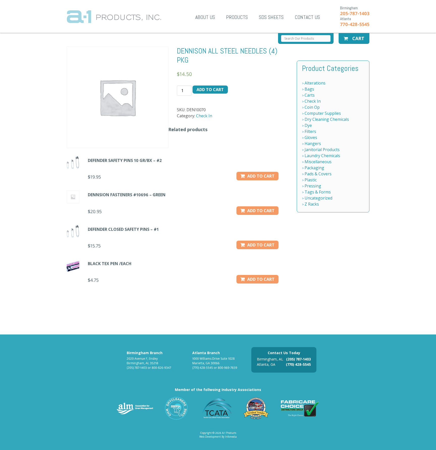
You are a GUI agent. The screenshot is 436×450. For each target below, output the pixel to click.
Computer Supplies (323, 113)
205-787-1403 (354, 13)
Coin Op (312, 107)
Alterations (315, 83)
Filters (310, 131)
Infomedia (231, 436)
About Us (205, 17)
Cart (357, 38)
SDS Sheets (271, 17)
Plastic (311, 180)
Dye (308, 125)
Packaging (314, 168)
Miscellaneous (318, 161)
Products (237, 17)
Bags (309, 89)
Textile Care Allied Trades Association (215, 408)
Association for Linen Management (135, 408)
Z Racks (312, 204)
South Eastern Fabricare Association (176, 408)
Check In (204, 116)
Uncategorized (318, 198)
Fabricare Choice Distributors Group (300, 408)
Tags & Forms (318, 192)
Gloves (311, 137)
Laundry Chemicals (322, 155)
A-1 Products (114, 16)
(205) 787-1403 (137, 367)
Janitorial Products (322, 149)
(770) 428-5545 (202, 367)
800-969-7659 (227, 367)
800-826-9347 (161, 367)
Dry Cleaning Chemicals (327, 119)
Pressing (313, 186)
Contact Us (307, 17)
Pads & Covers (318, 174)
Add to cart (210, 89)
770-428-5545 (354, 24)
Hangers (313, 143)
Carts (310, 95)
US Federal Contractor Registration (256, 408)
